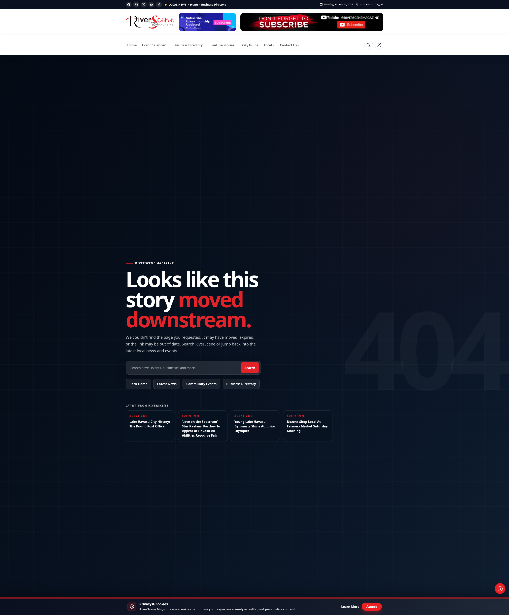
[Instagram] (136, 5)
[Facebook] (129, 5)
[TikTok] (159, 5)
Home (131, 45)
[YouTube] (151, 5)
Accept (371, 606)
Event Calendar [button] (154, 45)
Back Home (138, 384)
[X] (144, 5)
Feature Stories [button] (222, 45)
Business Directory (241, 384)
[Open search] (368, 45)
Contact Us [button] (288, 45)
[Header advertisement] (207, 22)
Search (250, 368)
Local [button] (268, 45)
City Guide (250, 45)
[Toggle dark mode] (379, 45)
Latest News (167, 384)
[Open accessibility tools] (500, 588)
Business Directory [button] (188, 45)
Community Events (201, 384)
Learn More (350, 606)
